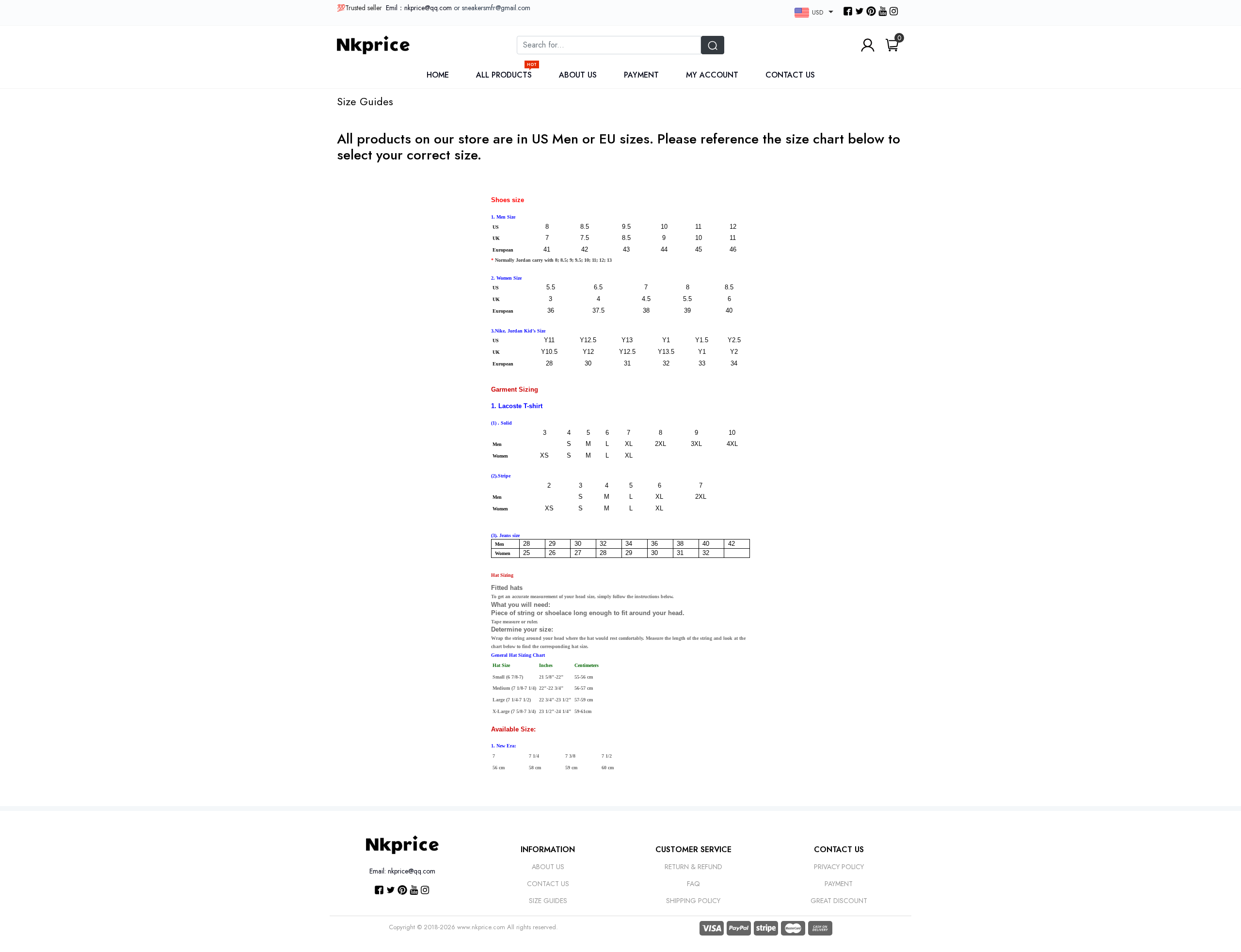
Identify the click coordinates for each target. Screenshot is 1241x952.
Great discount (839, 900)
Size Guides (548, 900)
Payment (641, 74)
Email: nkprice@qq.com (402, 871)
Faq (693, 884)
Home (438, 74)
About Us (578, 74)
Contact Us (790, 74)
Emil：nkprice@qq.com (419, 8)
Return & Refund (693, 867)
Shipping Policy (693, 900)
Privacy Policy (839, 867)
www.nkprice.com (481, 927)
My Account (712, 74)
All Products (506, 74)
